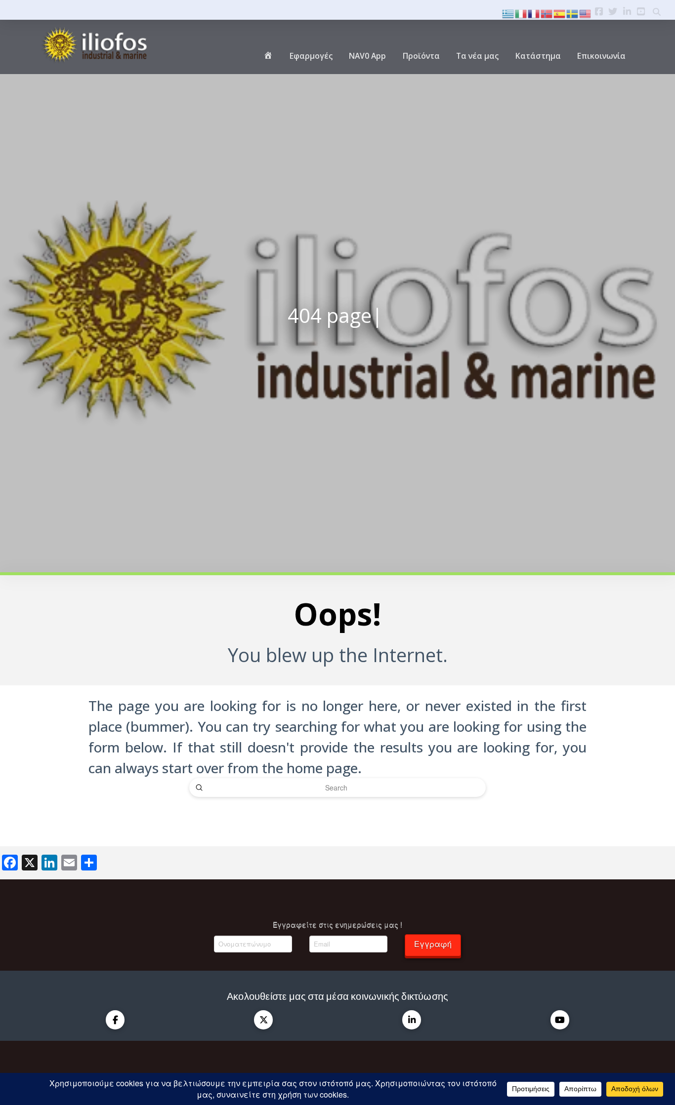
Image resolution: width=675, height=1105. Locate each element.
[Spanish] (559, 12)
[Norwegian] (547, 12)
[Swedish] (572, 12)
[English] (585, 12)
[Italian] (521, 12)
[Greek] (508, 12)
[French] (534, 12)
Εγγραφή (433, 943)
